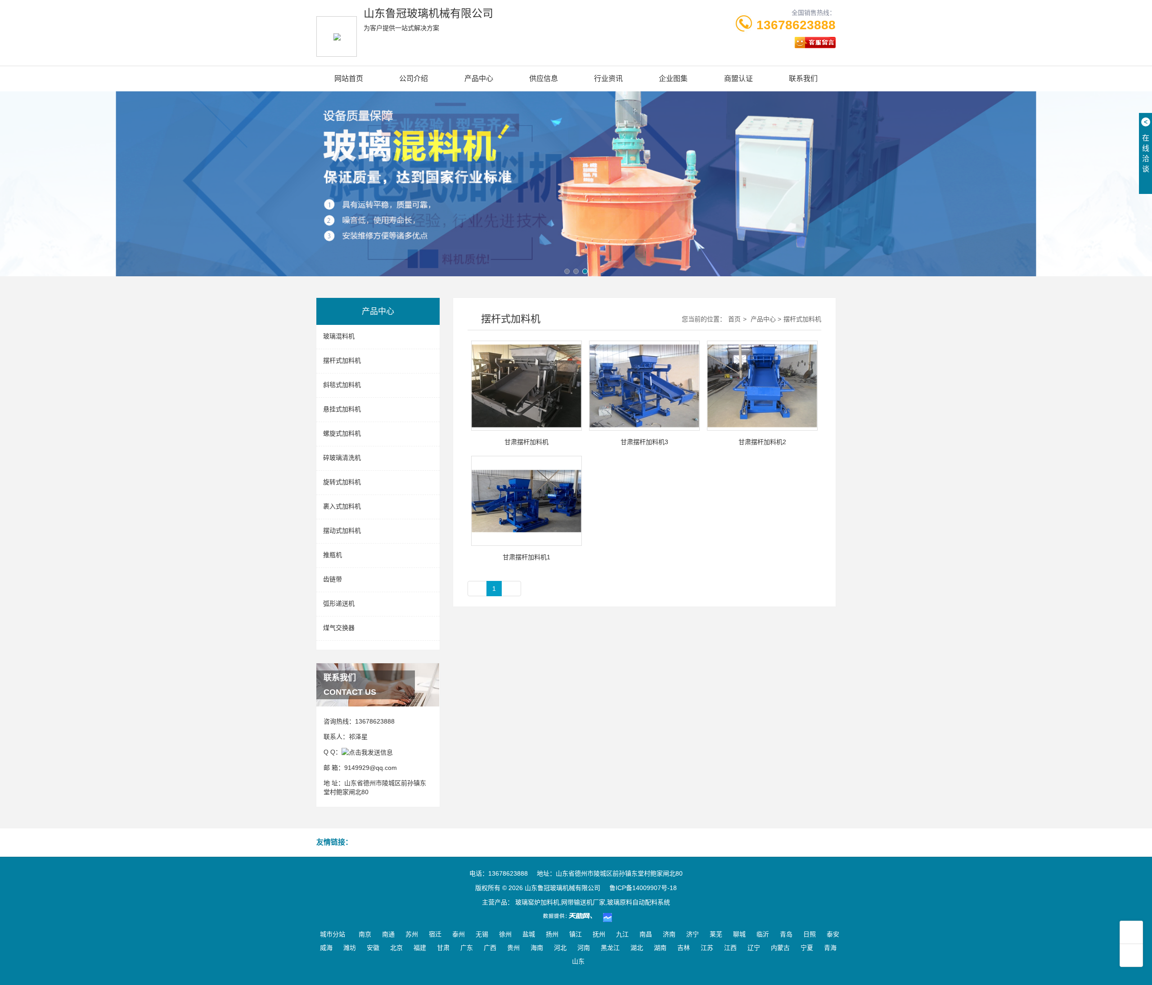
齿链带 (332, 579)
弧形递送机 (339, 603)
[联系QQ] (367, 752)
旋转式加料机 (342, 482)
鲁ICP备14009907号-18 (643, 887)
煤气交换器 (339, 627)
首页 (734, 319)
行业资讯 (608, 78)
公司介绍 (413, 78)
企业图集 (673, 78)
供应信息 (543, 78)
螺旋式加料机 (342, 433)
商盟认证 (738, 78)
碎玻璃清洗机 (342, 457)
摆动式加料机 (342, 530)
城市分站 (332, 934)
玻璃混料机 (339, 336)
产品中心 (478, 78)
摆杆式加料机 (342, 360)
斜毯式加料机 (342, 384)
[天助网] (570, 915)
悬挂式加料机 (342, 409)
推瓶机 (332, 554)
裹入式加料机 (342, 506)
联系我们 (803, 78)
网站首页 (348, 78)
